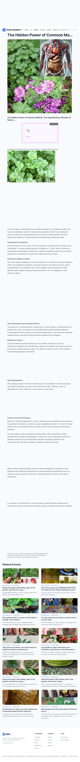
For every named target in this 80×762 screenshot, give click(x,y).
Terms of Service (65, 740)
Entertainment (38, 745)
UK (31, 29)
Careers (50, 742)
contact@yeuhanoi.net (8, 742)
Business (36, 29)
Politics (42, 29)
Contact (50, 740)
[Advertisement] (40, 13)
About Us (50, 737)
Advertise (50, 745)
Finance (37, 748)
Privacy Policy (64, 737)
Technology (38, 737)
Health (49, 29)
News (21, 29)
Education (56, 29)
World (26, 29)
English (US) (64, 756)
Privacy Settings (73, 756)
